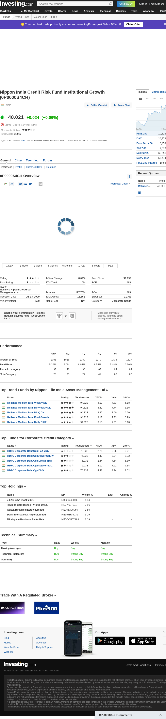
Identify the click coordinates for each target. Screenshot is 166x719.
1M (30, 183)
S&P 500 (141, 148)
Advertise (41, 642)
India (23, 141)
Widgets (8, 652)
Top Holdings (11, 486)
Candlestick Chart (6, 184)
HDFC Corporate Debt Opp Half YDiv (28, 451)
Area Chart (11, 184)
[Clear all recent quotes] (139, 191)
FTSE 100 (141, 133)
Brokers (121, 11)
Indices (142, 92)
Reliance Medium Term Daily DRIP (27, 422)
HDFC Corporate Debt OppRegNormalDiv (31, 465)
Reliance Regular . (148, 186)
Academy (148, 11)
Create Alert (124, 105)
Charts (62, 11)
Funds (6, 17)
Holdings (51, 167)
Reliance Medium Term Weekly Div (27, 402)
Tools (134, 11)
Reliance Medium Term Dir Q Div (26, 412)
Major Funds (40, 17)
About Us (41, 638)
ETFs (54, 17)
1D (20, 183)
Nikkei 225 (142, 153)
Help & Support (44, 647)
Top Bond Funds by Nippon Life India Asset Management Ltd (52, 390)
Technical (105, 11)
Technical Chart (119, 183)
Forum (47, 160)
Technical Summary (17, 535)
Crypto (48, 11)
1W (25, 183)
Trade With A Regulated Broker (26, 595)
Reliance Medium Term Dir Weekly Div (29, 407)
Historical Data (34, 167)
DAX (139, 138)
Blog (6, 638)
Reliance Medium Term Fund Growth (28, 417)
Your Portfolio (11, 647)
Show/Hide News (40, 184)
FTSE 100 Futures (146, 162)
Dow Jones (142, 158)
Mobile (7, 642)
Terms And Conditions (138, 665)
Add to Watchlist (99, 105)
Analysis (89, 11)
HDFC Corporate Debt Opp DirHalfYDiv (29, 460)
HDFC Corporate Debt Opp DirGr (26, 470)
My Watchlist (31, 11)
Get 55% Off (126, 3)
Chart (18, 160)
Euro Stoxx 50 (144, 143)
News (75, 11)
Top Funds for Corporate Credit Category (35, 438)
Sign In (143, 3)
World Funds (22, 17)
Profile (18, 167)
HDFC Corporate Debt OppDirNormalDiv (30, 455)
